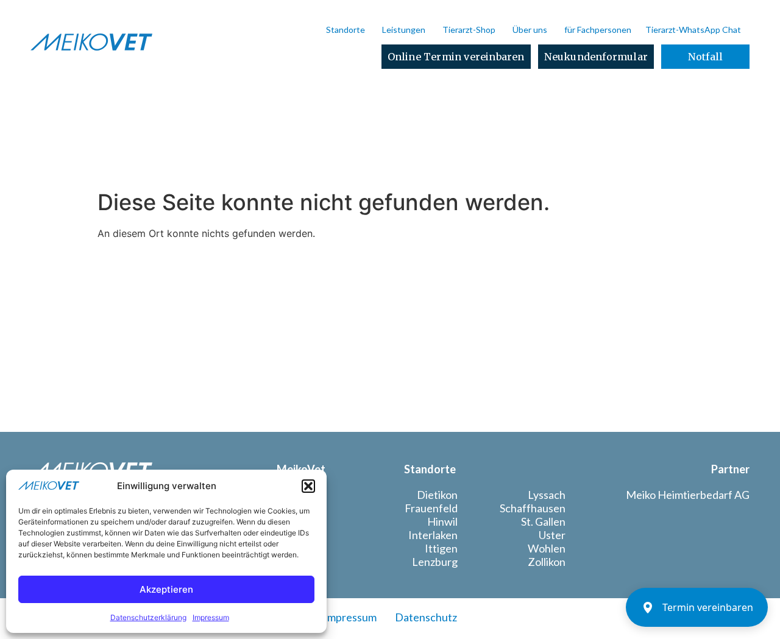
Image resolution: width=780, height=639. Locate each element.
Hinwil (442, 521)
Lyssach (547, 494)
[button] (308, 486)
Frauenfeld (431, 508)
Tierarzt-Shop (468, 29)
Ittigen (441, 548)
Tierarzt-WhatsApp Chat (693, 29)
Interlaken (433, 535)
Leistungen (403, 29)
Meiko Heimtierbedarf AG (688, 494)
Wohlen (547, 548)
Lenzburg (435, 561)
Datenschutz (426, 617)
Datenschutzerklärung (148, 617)
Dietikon (437, 494)
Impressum (211, 617)
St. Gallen (543, 521)
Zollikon (547, 561)
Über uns (529, 29)
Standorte (345, 29)
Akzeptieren (166, 589)
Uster (552, 535)
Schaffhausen (533, 508)
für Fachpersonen (597, 29)
